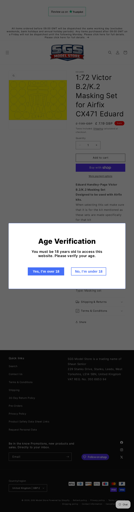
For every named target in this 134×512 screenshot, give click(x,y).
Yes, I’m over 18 (46, 271)
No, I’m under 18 (88, 271)
